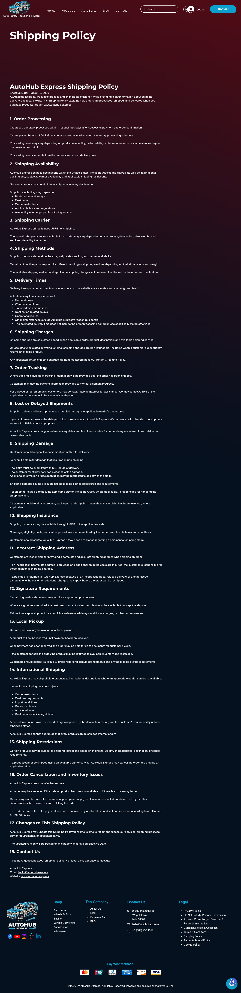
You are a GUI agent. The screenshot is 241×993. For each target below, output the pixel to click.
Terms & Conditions (195, 931)
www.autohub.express (57, 104)
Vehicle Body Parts (65, 922)
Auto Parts (60, 910)
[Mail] (128, 924)
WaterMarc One (164, 985)
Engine (58, 918)
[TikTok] (31, 936)
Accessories (61, 926)
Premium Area (98, 917)
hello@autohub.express (33, 872)
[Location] (128, 911)
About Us (95, 908)
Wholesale (60, 931)
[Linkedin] (38, 936)
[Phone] (128, 930)
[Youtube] (17, 936)
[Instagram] (24, 936)
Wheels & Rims (63, 914)
